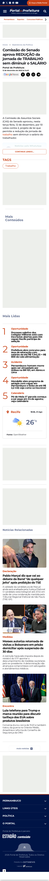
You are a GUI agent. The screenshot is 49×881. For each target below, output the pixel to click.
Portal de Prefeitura (13, 67)
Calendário (17, 393)
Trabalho (10, 165)
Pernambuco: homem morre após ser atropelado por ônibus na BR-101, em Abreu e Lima (28, 369)
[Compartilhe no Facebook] (23, 74)
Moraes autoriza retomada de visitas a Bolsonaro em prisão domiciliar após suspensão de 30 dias (23, 646)
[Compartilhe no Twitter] (28, 74)
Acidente (16, 362)
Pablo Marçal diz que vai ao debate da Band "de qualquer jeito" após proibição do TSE (23, 579)
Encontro (8, 706)
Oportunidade (19, 329)
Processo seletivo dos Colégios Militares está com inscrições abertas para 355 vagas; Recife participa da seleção (27, 337)
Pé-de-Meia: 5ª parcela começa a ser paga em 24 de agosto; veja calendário (28, 399)
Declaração (9, 571)
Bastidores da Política (22, 45)
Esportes (20, 19)
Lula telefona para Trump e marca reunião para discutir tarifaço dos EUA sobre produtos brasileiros (22, 716)
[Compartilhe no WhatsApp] (33, 74)
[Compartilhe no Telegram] (39, 74)
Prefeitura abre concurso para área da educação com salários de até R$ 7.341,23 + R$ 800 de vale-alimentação (28, 353)
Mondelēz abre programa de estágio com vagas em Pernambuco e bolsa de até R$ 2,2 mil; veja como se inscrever (28, 384)
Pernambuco (9, 19)
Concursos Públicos (35, 19)
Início (5, 45)
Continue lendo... (24, 151)
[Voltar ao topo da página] (24, 847)
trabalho (7, 134)
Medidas (8, 637)
